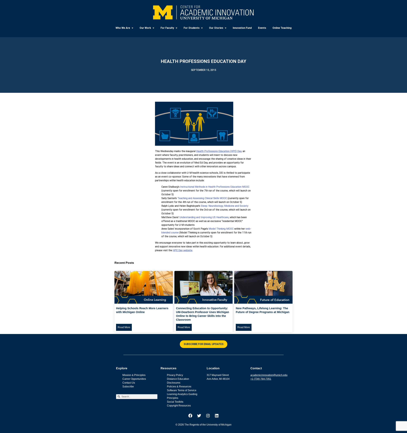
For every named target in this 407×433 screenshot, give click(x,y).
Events (262, 27)
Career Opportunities (134, 379)
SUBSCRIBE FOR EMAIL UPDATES (204, 344)
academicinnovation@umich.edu (268, 375)
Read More (124, 327)
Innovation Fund (242, 27)
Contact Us (128, 382)
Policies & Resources (179, 386)
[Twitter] (199, 416)
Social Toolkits (175, 401)
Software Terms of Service (181, 390)
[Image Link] (143, 302)
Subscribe (128, 386)
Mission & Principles (133, 375)
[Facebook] (190, 416)
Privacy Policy (175, 375)
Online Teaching (282, 27)
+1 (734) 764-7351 (260, 379)
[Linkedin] (217, 416)
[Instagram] (208, 416)
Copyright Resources (179, 405)
